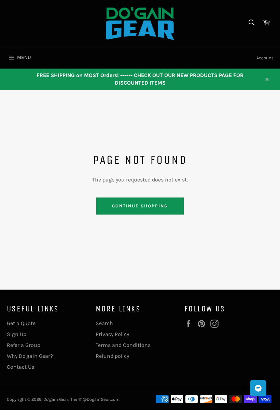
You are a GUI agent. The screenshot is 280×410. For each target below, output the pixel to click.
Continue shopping (140, 205)
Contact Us (20, 367)
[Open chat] (258, 388)
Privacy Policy (112, 334)
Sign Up (16, 334)
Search (104, 323)
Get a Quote (21, 323)
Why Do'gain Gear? (30, 356)
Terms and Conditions (123, 345)
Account (264, 57)
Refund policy (112, 356)
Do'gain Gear (55, 399)
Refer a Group (23, 345)
